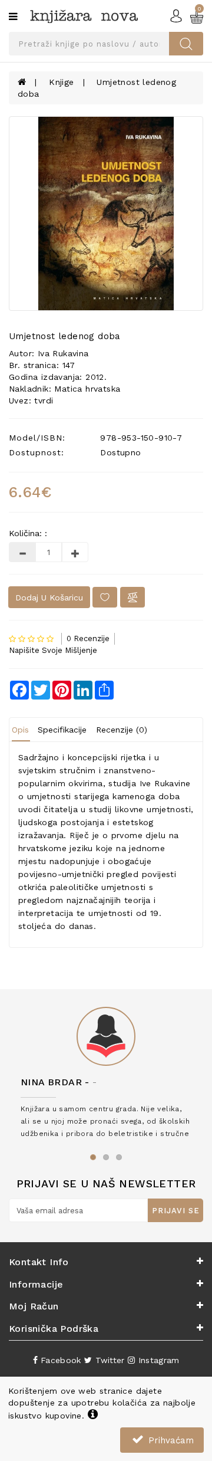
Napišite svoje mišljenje (53, 650)
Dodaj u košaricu (49, 597)
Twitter (108, 1360)
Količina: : (28, 533)
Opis (20, 729)
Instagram (157, 1360)
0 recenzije (88, 638)
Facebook (59, 1360)
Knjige (61, 82)
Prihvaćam (169, 1440)
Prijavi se (176, 1210)
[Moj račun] (176, 15)
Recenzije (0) (121, 729)
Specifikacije (62, 729)
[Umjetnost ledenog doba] (106, 213)
